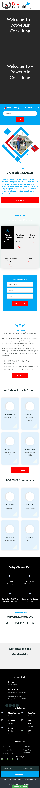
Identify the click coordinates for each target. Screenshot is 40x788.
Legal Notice (27, 746)
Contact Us (7, 750)
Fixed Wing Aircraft (20, 624)
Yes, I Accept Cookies (20, 786)
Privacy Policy (8, 754)
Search (20, 120)
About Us (6, 746)
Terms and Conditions (27, 751)
